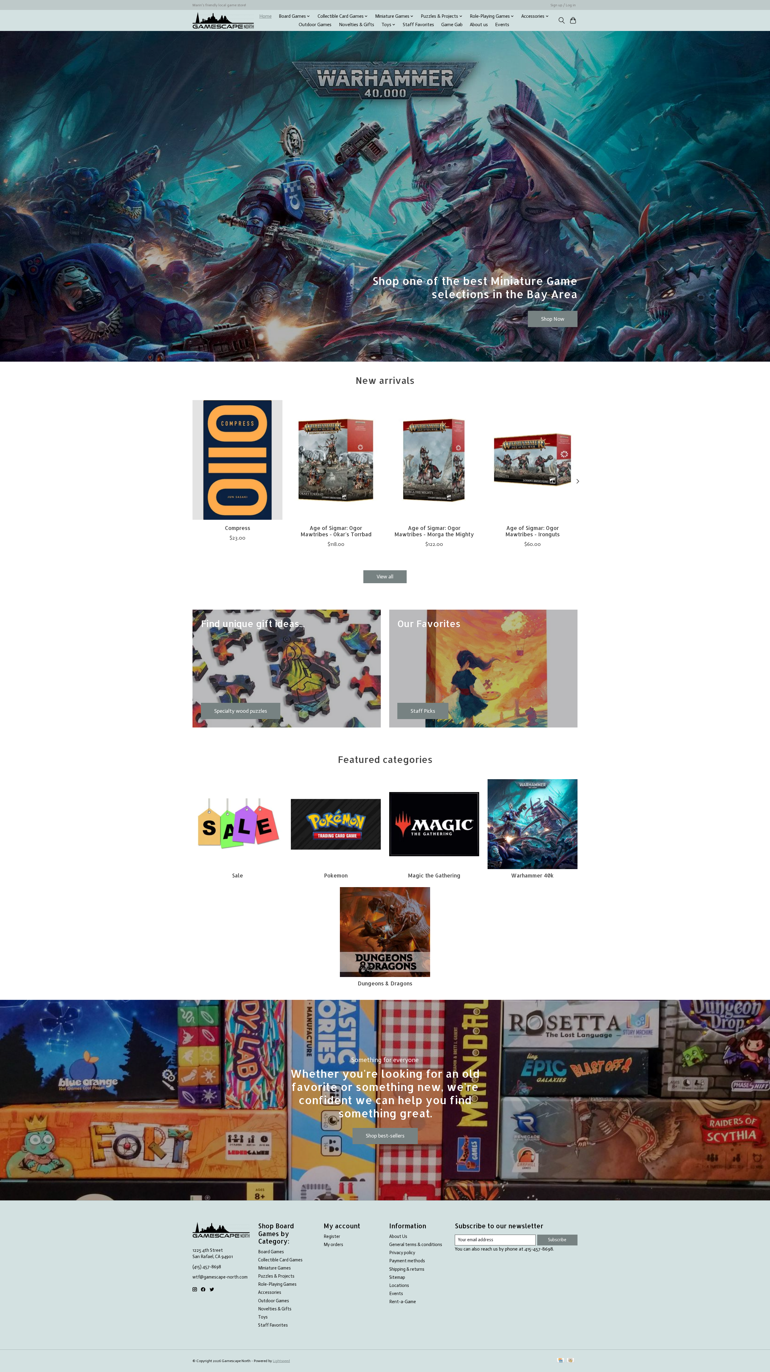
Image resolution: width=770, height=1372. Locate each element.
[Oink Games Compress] (237, 460)
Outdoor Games (315, 24)
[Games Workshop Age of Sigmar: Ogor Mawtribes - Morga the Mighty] (434, 460)
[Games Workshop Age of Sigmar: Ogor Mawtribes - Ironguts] (533, 460)
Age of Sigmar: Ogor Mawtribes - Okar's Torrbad (335, 531)
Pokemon (336, 875)
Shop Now (552, 318)
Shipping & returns (406, 1269)
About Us (398, 1236)
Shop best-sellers (385, 1135)
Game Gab (452, 24)
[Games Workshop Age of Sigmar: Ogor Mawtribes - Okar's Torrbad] (336, 460)
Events (502, 24)
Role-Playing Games (277, 1284)
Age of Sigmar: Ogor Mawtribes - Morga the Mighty (434, 531)
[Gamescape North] (223, 20)
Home (265, 16)
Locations (399, 1285)
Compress (237, 528)
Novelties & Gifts (356, 24)
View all (385, 576)
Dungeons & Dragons (385, 983)
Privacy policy (402, 1252)
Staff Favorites (418, 24)
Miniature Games (274, 1268)
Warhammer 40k (532, 875)
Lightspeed (281, 1361)
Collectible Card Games (280, 1260)
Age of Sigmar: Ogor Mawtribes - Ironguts (532, 531)
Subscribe (557, 1239)
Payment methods (407, 1260)
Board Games (271, 1251)
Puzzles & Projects (276, 1276)
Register (332, 1236)
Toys (263, 1317)
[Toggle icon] (561, 20)
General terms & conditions (415, 1244)
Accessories (269, 1292)
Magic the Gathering (434, 875)
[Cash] (570, 1361)
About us (479, 24)
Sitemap (397, 1277)
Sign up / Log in (563, 5)
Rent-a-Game (402, 1301)
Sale (237, 875)
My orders (333, 1244)
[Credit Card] (560, 1361)
